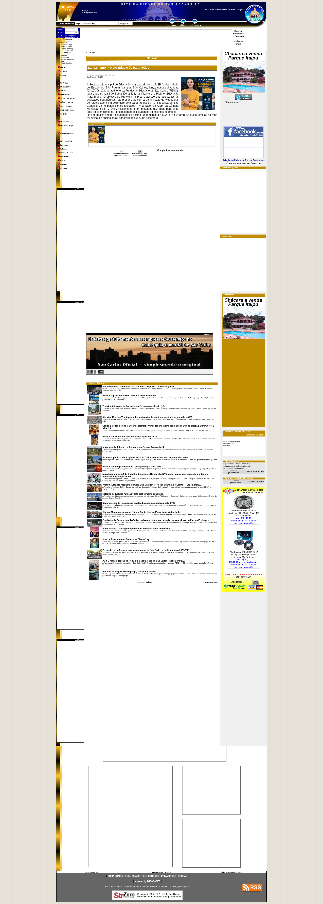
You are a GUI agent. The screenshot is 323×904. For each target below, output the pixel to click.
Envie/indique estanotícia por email (140, 154)
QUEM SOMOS (115, 876)
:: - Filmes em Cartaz (237, 431)
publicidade (79, 189)
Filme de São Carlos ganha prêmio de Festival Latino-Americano (136, 528)
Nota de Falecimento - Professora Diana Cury (125, 539)
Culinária (63, 149)
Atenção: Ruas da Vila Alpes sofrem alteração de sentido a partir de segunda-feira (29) (147, 417)
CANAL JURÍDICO (67, 98)
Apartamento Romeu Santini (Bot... (238, 464)
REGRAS (182, 876)
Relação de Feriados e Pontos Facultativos (244, 160)
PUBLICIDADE (132, 876)
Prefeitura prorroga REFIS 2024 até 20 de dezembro (129, 395)
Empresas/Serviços (67, 126)
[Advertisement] (70, 240)
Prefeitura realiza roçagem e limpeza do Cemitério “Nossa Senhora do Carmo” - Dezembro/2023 (152, 485)
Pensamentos (64, 157)
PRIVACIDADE (168, 876)
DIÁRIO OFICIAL (67, 102)
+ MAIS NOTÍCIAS (210, 582)
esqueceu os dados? (68, 35)
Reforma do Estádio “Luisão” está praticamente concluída (132, 494)
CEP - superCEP (66, 141)
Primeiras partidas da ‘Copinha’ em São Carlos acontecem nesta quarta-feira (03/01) (145, 457)
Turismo (63, 75)
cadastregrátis (238, 42)
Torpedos (63, 168)
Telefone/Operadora (67, 133)
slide (101, 371)
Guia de (238, 31)
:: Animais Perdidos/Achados (238, 478)
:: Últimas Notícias (95, 383)
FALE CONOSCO (150, 876)
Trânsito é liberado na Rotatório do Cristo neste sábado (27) (133, 406)
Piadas (62, 160)
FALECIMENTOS (67, 110)
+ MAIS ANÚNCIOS (256, 482)
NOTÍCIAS (64, 83)
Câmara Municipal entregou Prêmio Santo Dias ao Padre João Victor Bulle (141, 512)
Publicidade (229, 294)
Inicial (62, 67)
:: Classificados (231, 461)
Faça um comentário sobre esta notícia (121, 154)
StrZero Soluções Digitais (177, 886)
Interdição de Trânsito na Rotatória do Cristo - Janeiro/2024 (133, 447)
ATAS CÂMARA (66, 106)
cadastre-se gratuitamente (68, 37)
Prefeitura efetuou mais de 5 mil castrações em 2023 (129, 436)
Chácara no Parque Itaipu (234, 468)
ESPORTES (64, 95)
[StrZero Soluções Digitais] (124, 897)
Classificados (64, 122)
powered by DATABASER (147, 881)
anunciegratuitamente (233, 472)
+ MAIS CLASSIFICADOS (254, 472)
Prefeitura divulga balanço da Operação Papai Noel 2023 (131, 466)
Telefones (63, 164)
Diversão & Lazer (66, 153)
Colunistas (64, 145)
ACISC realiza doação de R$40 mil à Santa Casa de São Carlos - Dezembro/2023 (143, 561)
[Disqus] (152, 201)
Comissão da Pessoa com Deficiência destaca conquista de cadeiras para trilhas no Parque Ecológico (155, 520)
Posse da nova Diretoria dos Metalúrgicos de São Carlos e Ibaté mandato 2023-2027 (145, 550)
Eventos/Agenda (230, 167)
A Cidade (63, 71)
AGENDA (63, 114)
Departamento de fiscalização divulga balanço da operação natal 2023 (138, 503)
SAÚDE (63, 91)
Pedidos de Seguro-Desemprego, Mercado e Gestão (129, 571)
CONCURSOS (65, 87)
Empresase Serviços (238, 34)
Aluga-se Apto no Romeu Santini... (237, 466)
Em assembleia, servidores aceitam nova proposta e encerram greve (138, 386)
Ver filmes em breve (254, 434)
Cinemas (229, 431)
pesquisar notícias (144, 582)
